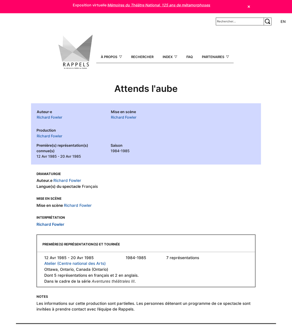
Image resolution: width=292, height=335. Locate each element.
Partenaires (213, 57)
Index (168, 57)
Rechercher (142, 57)
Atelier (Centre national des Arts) (75, 263)
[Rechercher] (267, 21)
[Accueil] (75, 51)
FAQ (189, 57)
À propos (109, 57)
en (283, 21)
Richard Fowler (49, 117)
